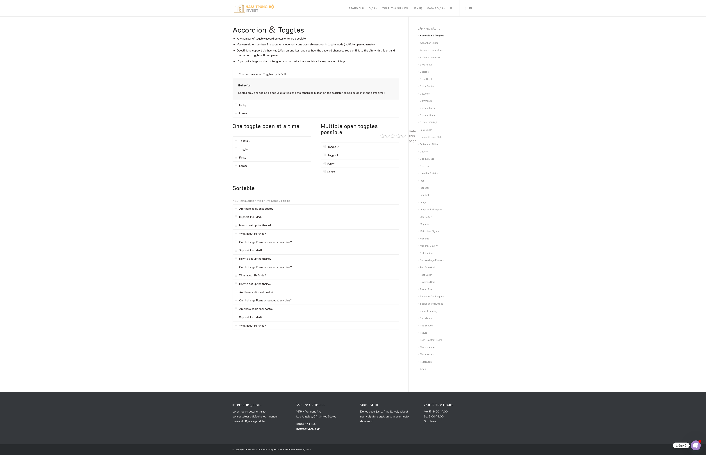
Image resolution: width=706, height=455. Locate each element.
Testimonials (427, 354)
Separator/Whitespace (432, 296)
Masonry (424, 238)
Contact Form (427, 107)
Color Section (427, 86)
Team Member (427, 347)
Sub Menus (426, 318)
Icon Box (424, 187)
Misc (260, 200)
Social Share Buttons (431, 303)
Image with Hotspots (431, 209)
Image (423, 202)
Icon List (424, 194)
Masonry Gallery (429, 245)
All (234, 200)
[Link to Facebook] (465, 8)
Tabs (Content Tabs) (431, 339)
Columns (425, 93)
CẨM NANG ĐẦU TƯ (429, 28)
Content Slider (428, 115)
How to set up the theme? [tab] (255, 225)
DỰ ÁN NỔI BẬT (428, 122)
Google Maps (427, 158)
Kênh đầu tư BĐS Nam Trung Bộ (261, 449)
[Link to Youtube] (470, 8)
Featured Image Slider (431, 136)
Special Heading (428, 310)
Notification (426, 253)
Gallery (424, 151)
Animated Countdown (431, 49)
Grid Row (425, 166)
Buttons (424, 71)
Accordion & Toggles (432, 35)
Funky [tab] (242, 105)
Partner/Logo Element (432, 260)
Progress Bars (427, 281)
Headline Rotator (429, 173)
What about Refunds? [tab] (252, 233)
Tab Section (426, 325)
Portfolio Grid (427, 267)
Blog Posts (426, 64)
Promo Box (426, 289)
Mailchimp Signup (429, 231)
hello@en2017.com (308, 428)
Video (423, 368)
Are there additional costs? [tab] (256, 208)
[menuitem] (356, 8)
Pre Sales (272, 200)
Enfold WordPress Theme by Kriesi (294, 449)
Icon (422, 180)
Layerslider (426, 216)
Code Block (426, 79)
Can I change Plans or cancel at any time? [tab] (265, 242)
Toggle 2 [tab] (244, 141)
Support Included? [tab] (250, 217)
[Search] (451, 8)
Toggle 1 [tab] (244, 149)
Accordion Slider (429, 42)
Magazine (425, 223)
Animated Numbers (430, 57)
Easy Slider (426, 129)
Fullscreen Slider (429, 144)
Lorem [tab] (243, 113)
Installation (247, 200)
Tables (423, 332)
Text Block (426, 361)
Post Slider (426, 274)
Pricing (285, 200)
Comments (426, 100)
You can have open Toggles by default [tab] (262, 74)
